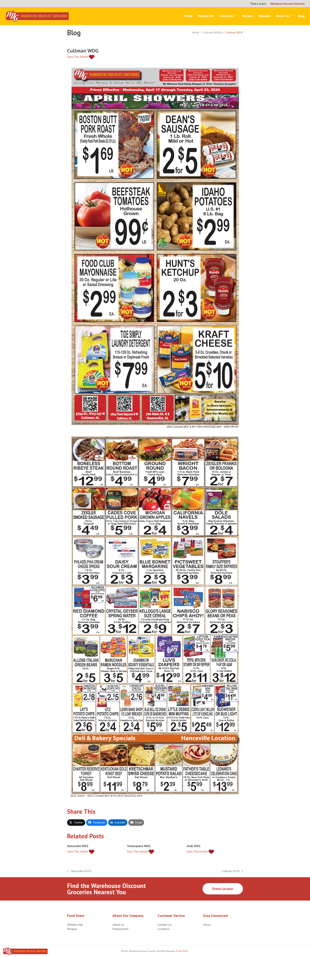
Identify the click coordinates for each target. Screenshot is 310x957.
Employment (120, 929)
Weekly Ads (75, 925)
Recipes (72, 929)
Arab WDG (193, 846)
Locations (164, 929)
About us (118, 925)
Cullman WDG (231, 871)
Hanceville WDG (77, 846)
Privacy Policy (181, 951)
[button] (76, 822)
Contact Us (165, 925)
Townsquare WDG (139, 846)
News (207, 925)
